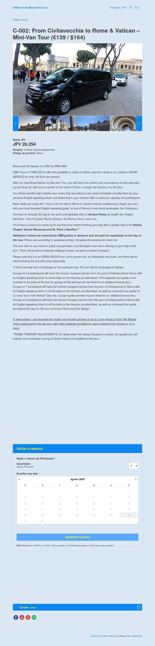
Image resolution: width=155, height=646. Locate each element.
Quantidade (25, 465)
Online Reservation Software (103, 635)
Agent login (137, 635)
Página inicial (20, 19)
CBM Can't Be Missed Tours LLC (30, 7)
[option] (29, 123)
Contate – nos (27, 607)
